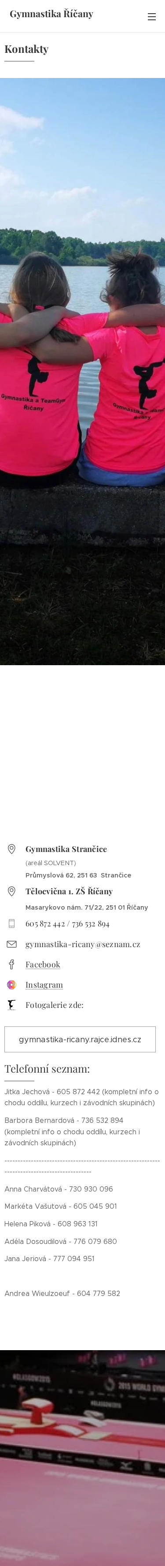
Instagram (44, 984)
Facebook (43, 964)
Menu (152, 16)
